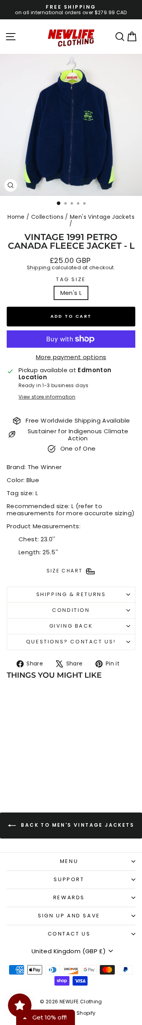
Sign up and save (69, 915)
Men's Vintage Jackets (102, 217)
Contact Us (69, 933)
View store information (47, 397)
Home (16, 217)
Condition (71, 610)
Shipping (38, 267)
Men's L (71, 293)
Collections (47, 217)
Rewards (69, 897)
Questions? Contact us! (71, 641)
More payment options (71, 357)
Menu (69, 861)
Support (69, 879)
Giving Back (71, 626)
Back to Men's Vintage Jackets (76, 825)
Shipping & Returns (71, 594)
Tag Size (71, 279)
